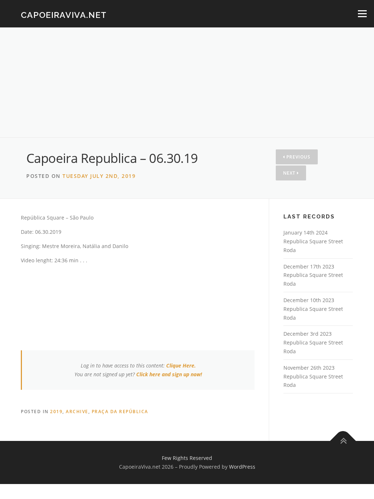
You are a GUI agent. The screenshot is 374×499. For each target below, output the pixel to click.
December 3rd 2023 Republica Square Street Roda (313, 342)
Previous (297, 157)
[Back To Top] (343, 441)
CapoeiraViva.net (64, 15)
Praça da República (120, 411)
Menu (362, 13)
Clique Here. (181, 365)
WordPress (242, 466)
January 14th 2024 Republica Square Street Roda (313, 241)
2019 (56, 411)
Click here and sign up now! (169, 374)
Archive (77, 411)
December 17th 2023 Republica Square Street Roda (313, 275)
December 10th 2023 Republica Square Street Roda (313, 309)
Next (290, 173)
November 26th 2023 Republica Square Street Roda (313, 376)
